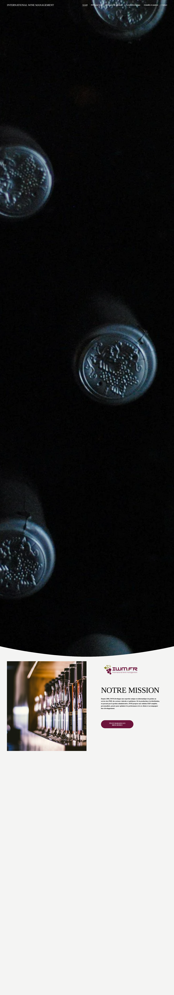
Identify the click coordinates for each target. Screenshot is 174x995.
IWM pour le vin (96, 5)
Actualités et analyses (151, 5)
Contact (164, 5)
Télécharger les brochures (117, 724)
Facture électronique (133, 5)
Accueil (84, 5)
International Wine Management (30, 5)
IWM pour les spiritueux (114, 5)
